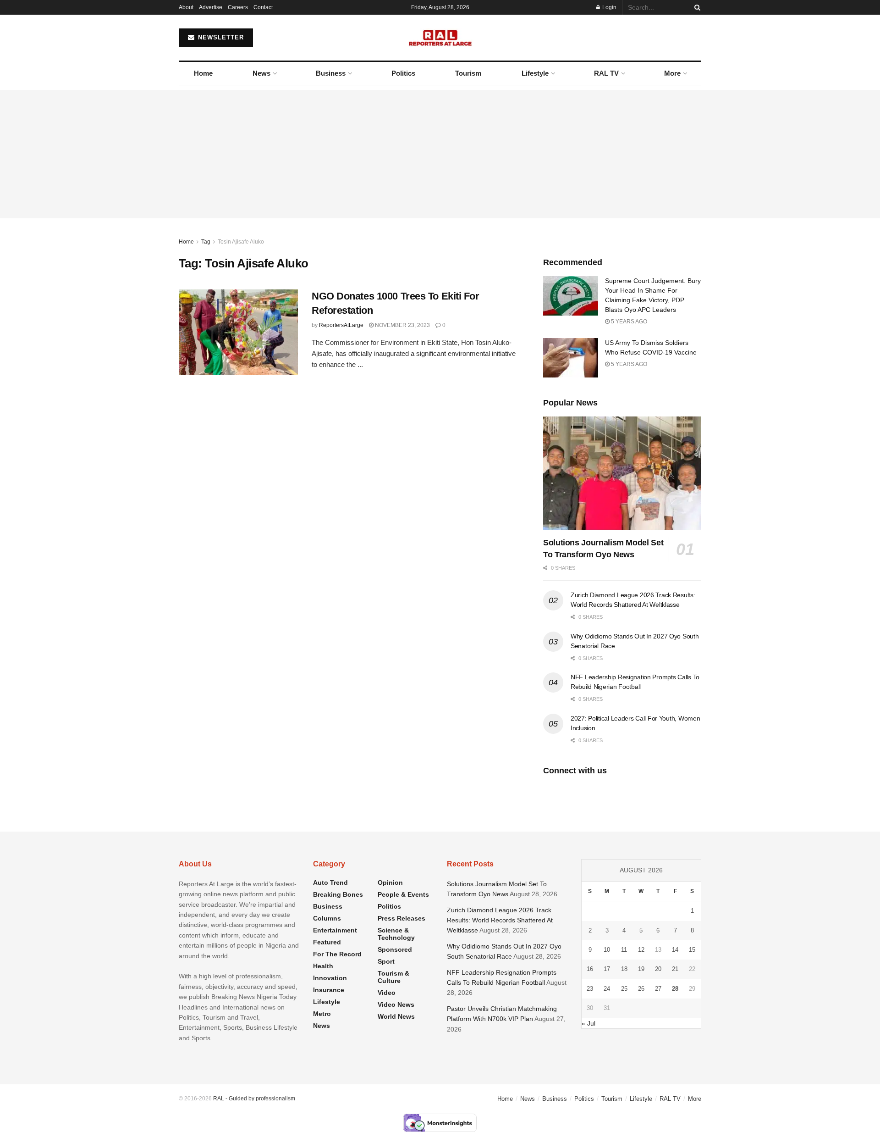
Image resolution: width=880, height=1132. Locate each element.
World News (396, 1016)
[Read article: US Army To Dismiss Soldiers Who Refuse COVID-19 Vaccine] (570, 357)
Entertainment (335, 930)
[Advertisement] (440, 154)
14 (675, 949)
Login (608, 7)
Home (203, 73)
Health (323, 966)
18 (624, 969)
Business (331, 73)
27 (658, 988)
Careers (238, 7)
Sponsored (395, 949)
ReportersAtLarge (341, 325)
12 (641, 949)
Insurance (328, 989)
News (261, 73)
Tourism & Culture (393, 977)
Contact (263, 7)
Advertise (210, 7)
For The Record (337, 954)
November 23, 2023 (402, 325)
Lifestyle (535, 73)
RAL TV (606, 73)
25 (624, 988)
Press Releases (401, 918)
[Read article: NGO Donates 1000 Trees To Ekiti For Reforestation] (238, 332)
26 (641, 988)
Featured (327, 942)
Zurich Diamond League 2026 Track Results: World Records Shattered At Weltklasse (500, 920)
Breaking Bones (338, 894)
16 (590, 969)
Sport (386, 961)
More (672, 73)
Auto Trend (330, 882)
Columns (327, 918)
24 (607, 988)
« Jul (588, 1023)
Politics (403, 73)
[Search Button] (696, 7)
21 (675, 969)
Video (387, 992)
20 (658, 969)
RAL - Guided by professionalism (254, 1098)
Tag (205, 242)
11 (624, 949)
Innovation (330, 978)
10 (607, 949)
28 (675, 988)
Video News (396, 1004)
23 (590, 988)
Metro (322, 1013)
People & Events (403, 894)
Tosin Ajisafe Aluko (241, 242)
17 (607, 969)
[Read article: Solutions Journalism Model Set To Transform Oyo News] (622, 473)
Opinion (390, 882)
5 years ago (628, 321)
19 (641, 969)
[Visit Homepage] (440, 37)
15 (692, 949)
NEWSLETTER (220, 37)
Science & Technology (396, 934)
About (186, 7)
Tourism (468, 73)
